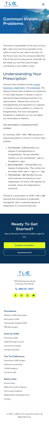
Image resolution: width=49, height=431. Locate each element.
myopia (36, 84)
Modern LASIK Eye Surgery (15, 315)
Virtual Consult (10, 372)
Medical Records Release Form (17, 395)
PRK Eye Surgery (11, 327)
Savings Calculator (12, 349)
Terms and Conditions (13, 391)
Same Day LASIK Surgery (15, 360)
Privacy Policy (9, 383)
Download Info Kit (24, 253)
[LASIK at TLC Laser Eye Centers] (11, 4)
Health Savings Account (14, 342)
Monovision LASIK (11, 319)
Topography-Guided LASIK (15, 323)
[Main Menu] (43, 4)
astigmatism (19, 88)
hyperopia (7, 88)
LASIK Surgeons (11, 368)
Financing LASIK (11, 338)
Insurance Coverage (12, 346)
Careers (7, 399)
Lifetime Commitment (13, 364)
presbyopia (35, 88)
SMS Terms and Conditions (15, 387)
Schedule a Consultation (24, 245)
